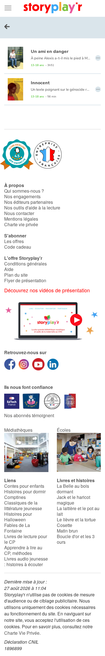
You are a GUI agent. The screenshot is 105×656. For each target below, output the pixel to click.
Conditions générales (25, 263)
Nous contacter (19, 213)
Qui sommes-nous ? (24, 191)
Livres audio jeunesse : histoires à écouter (26, 561)
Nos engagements (22, 196)
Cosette (64, 525)
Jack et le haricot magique (73, 500)
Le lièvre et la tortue (76, 519)
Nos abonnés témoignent (29, 415)
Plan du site (16, 275)
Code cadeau (17, 247)
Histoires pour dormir (25, 491)
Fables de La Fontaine (17, 528)
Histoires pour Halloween (18, 517)
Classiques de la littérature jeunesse (23, 505)
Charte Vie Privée (21, 633)
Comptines (15, 497)
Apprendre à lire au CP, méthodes (23, 550)
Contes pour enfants (24, 486)
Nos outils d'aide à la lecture (32, 207)
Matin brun (67, 530)
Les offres (14, 241)
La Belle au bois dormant (73, 489)
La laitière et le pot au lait (78, 511)
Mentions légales (21, 219)
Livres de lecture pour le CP (25, 539)
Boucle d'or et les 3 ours (76, 539)
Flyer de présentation (25, 280)
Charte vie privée (21, 224)
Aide (8, 269)
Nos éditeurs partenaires (28, 202)
